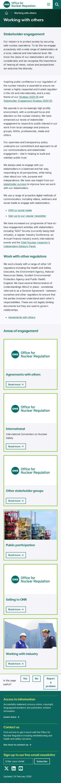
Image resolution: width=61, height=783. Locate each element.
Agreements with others (21, 317)
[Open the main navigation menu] (48, 4)
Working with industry (22, 654)
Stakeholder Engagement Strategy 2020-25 (28, 100)
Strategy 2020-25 (28, 96)
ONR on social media (20, 210)
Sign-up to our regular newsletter (27, 215)
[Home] (6, 13)
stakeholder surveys (15, 184)
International (15, 429)
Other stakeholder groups (24, 491)
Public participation (20, 545)
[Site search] (57, 4)
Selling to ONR (16, 599)
